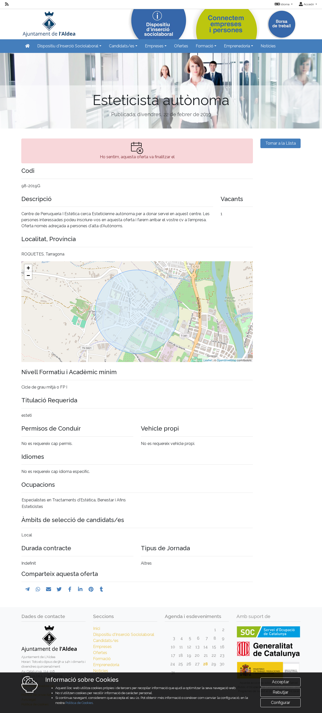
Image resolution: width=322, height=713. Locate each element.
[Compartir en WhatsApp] (38, 589)
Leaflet (208, 360)
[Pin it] (91, 589)
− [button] (28, 275)
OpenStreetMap (226, 360)
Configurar (280, 702)
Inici (96, 628)
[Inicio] (48, 22)
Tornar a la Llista (280, 143)
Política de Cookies (79, 703)
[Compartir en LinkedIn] (80, 589)
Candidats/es (105, 640)
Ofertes (181, 46)
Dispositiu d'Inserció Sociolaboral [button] (67, 46)
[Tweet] (59, 589)
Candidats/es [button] (121, 46)
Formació (102, 658)
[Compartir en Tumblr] (101, 589)
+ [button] (28, 268)
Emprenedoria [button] (237, 46)
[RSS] (7, 4)
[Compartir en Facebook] (69, 589)
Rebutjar (280, 692)
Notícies (268, 46)
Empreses (102, 646)
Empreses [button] (154, 46)
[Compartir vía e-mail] (48, 589)
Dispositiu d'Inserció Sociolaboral (123, 634)
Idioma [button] (285, 4)
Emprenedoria (106, 664)
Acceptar (280, 681)
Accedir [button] (309, 4)
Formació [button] (204, 46)
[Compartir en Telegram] (27, 589)
